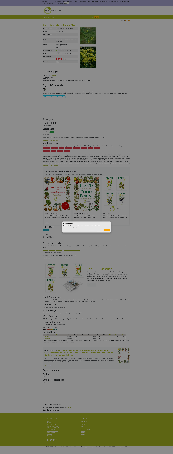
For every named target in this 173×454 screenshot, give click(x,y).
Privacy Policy (92, 229)
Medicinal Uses (51, 423)
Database (58, 17)
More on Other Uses (53, 240)
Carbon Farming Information (55, 250)
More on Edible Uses (53, 140)
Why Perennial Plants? (53, 427)
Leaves (52, 132)
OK (106, 230)
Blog (92, 17)
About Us (83, 434)
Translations (50, 436)
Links (82, 427)
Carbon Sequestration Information (72, 250)
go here (69, 407)
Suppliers (87, 17)
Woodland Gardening (52, 426)
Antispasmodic (76, 148)
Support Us (83, 424)
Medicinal (117, 334)
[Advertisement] (123, 50)
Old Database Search (86, 429)
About (70, 17)
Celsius (44, 258)
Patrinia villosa (46, 338)
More (47, 222)
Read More (48, 365)
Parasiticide (46, 230)
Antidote (61, 148)
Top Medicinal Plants (52, 431)
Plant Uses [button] (76, 17)
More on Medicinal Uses (54, 165)
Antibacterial (46, 148)
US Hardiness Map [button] (60, 96)
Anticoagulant (54, 148)
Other (123, 334)
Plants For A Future (49, 17)
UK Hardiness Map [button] (48, 96)
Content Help (84, 421)
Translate (54, 75)
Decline (99, 230)
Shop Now (91, 285)
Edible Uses (50, 421)
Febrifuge (97, 148)
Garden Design (51, 432)
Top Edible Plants (51, 429)
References (45, 140)
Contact (83, 432)
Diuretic (91, 148)
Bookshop (83, 423)
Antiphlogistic (68, 148)
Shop (82, 17)
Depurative (84, 148)
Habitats (49, 434)
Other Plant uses (51, 424)
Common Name (60, 334)
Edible (111, 334)
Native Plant (65, 17)
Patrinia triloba (46, 336)
